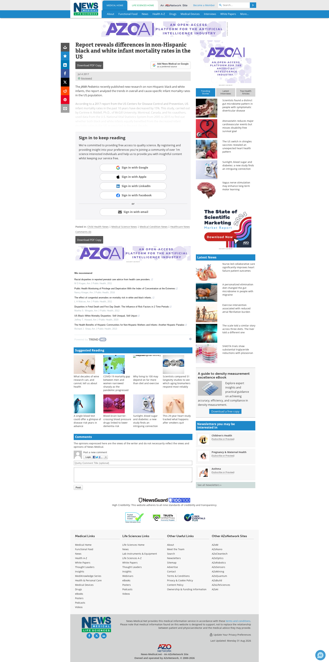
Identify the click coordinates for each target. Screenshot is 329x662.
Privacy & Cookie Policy (180, 580)
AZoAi (215, 589)
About (170, 544)
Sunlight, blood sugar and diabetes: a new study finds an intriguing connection (145, 421)
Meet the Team (175, 549)
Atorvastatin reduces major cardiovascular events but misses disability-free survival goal (238, 126)
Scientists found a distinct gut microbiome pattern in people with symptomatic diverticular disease (237, 105)
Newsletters (174, 558)
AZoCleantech (220, 553)
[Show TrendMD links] (190, 339)
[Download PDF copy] (65, 47)
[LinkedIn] (65, 64)
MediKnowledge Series (88, 576)
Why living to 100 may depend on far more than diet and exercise (146, 380)
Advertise (172, 567)
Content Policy (175, 584)
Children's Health (222, 435)
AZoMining (218, 571)
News (78, 553)
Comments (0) (83, 231)
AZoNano (217, 549)
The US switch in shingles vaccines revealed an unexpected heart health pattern (237, 146)
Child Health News (98, 226)
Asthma (216, 468)
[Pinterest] (65, 99)
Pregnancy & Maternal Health (229, 452)
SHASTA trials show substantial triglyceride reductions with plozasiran (237, 349)
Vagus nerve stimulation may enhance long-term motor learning (236, 186)
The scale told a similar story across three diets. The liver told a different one (238, 329)
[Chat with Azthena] (320, 655)
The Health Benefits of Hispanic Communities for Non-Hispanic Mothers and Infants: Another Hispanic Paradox (129, 325)
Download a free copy (225, 411)
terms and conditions (238, 621)
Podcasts (80, 602)
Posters (79, 598)
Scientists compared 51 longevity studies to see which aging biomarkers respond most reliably (176, 381)
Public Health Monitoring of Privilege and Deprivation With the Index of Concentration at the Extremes (124, 288)
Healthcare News (180, 226)
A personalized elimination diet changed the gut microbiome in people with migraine (237, 289)
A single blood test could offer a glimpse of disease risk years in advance (87, 421)
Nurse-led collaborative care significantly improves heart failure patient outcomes (238, 267)
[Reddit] (65, 90)
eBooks (79, 593)
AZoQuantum (219, 576)
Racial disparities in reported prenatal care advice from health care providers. (112, 279)
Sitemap (171, 562)
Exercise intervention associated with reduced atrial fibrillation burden (236, 308)
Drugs (78, 589)
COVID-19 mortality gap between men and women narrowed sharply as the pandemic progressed (116, 383)
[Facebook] (65, 73)
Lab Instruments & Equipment (139, 553)
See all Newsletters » (209, 485)
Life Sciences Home (143, 5)
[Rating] (65, 56)
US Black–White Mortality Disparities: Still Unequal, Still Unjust (105, 315)
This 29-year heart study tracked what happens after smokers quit (177, 419)
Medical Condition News (154, 226)
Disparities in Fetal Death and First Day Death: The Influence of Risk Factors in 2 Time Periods (121, 306)
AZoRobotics (219, 562)
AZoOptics (217, 558)
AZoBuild (217, 580)
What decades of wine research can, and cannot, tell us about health (86, 381)
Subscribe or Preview (223, 439)
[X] (65, 82)
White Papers (82, 562)
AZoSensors (218, 567)
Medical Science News (124, 226)
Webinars (127, 576)
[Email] (65, 108)
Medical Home (115, 5)
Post (78, 487)
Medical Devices (84, 584)
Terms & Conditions (178, 576)
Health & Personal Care (88, 580)
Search (171, 553)
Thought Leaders (84, 567)
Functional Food (84, 549)
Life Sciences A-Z (132, 558)
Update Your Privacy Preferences (232, 634)
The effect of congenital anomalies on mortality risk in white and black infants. (113, 297)
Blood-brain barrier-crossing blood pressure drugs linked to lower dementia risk (117, 421)
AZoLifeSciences (221, 584)
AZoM (215, 544)
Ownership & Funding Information (186, 589)
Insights (79, 571)
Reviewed (86, 78)
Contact (171, 571)
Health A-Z (81, 558)
